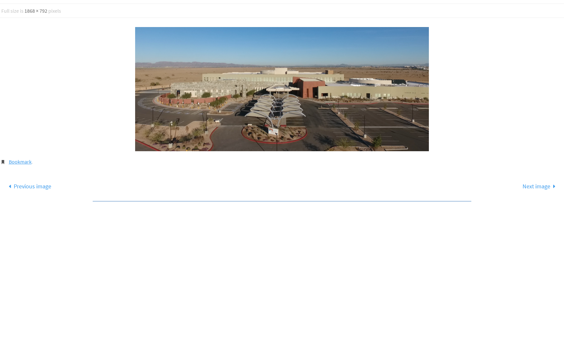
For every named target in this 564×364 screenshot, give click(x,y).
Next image (536, 186)
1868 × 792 (35, 10)
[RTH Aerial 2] (282, 89)
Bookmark (20, 161)
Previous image (32, 186)
